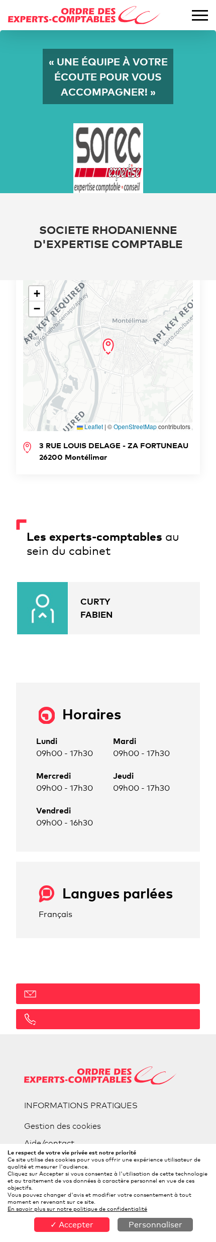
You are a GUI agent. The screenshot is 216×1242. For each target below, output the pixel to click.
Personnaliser (155, 1224)
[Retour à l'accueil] (84, 15)
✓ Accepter (71, 1224)
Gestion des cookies (62, 1126)
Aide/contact (49, 1143)
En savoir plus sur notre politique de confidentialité (77, 1208)
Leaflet (93, 426)
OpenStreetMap (135, 426)
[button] (108, 347)
